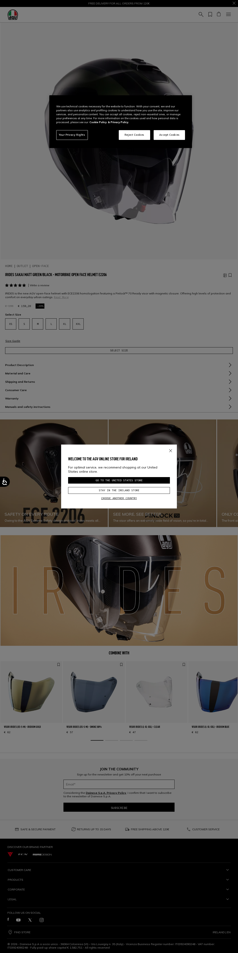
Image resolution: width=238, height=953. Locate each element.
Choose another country (119, 498)
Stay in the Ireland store (119, 490)
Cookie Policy (98, 122)
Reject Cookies (134, 134)
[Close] (170, 450)
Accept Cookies (169, 134)
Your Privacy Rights (72, 134)
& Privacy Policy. (118, 122)
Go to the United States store (119, 480)
